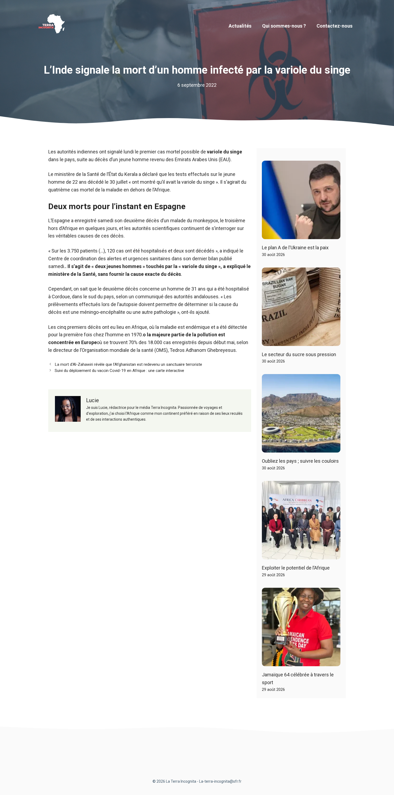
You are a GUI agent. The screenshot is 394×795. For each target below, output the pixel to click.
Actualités (240, 26)
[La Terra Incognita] (53, 25)
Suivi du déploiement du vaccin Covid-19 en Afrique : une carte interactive (119, 370)
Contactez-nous (334, 26)
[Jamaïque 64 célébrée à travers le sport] (301, 662)
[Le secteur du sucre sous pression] (301, 342)
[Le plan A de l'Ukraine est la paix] (301, 235)
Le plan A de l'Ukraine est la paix (295, 247)
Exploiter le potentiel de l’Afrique (296, 568)
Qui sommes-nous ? (284, 26)
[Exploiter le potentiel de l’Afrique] (301, 555)
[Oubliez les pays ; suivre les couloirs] (301, 448)
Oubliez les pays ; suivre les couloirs (300, 461)
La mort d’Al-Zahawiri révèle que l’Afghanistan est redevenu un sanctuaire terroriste (128, 364)
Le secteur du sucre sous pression (299, 354)
